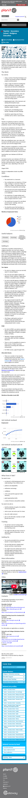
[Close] (25, 1)
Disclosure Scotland (7, 370)
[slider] (8, 657)
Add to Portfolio (7, 40)
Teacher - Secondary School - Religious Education (14, 739)
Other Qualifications (8, 752)
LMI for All (21, 230)
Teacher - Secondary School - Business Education (14, 697)
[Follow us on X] (25, 17)
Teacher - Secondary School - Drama (11, 708)
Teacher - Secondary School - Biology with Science (14, 694)
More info (4, 4)
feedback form (5, 784)
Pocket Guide (5, 782)
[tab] (14, 674)
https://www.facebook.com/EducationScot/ (12, 612)
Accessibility (5, 776)
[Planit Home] (9, 13)
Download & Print (19, 40)
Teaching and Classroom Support (10, 667)
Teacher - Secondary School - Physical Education (13, 734)
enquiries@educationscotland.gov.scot (15, 607)
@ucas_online (6, 642)
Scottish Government (19, 594)
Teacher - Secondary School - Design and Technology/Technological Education (12, 706)
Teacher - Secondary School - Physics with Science (14, 737)
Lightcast (21, 417)
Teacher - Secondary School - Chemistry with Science (13, 700)
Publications (5, 788)
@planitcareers (6, 786)
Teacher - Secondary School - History (11, 718)
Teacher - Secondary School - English (11, 711)
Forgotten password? (19, 16)
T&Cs (4, 780)
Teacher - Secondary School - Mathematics (12, 723)
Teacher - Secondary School (9, 689)
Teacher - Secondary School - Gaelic (11, 713)
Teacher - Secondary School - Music (11, 732)
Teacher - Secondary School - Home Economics (13, 721)
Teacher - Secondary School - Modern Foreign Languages (13, 727)
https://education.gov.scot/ (13, 609)
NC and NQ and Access (8, 747)
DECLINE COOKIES (21, 4)
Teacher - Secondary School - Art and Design (13, 692)
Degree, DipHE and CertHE (9, 749)
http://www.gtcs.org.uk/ (12, 620)
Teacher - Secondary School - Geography (12, 716)
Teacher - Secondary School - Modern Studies (13, 729)
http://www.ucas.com (11, 636)
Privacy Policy (5, 778)
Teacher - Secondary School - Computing (12, 703)
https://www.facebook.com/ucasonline (11, 646)
